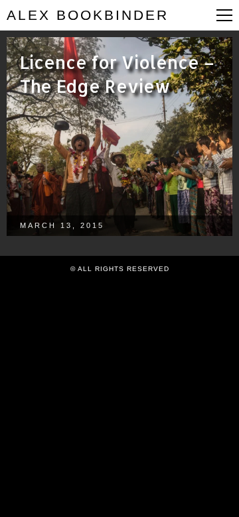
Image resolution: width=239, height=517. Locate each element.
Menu (224, 15)
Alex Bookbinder (88, 15)
